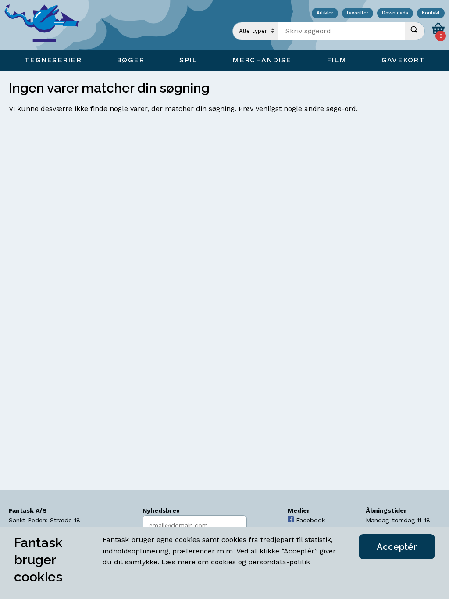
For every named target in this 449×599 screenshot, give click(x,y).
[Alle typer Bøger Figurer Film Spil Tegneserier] (255, 31)
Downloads (395, 13)
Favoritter (357, 13)
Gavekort (402, 60)
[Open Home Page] (46, 24)
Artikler (325, 13)
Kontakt (431, 13)
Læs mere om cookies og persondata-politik (235, 562)
